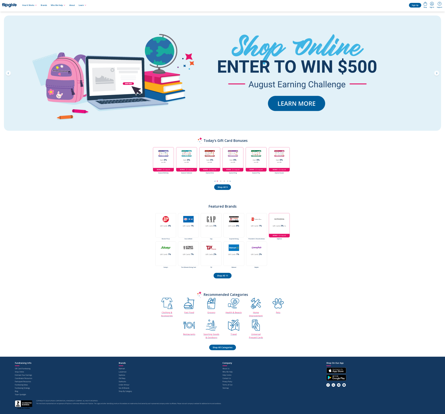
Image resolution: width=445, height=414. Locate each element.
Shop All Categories (222, 347)
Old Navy (122, 378)
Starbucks (122, 381)
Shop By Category (125, 391)
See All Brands (124, 388)
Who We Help (57, 5)
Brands (44, 5)
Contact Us (226, 378)
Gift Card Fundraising (22, 368)
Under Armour (124, 385)
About (72, 5)
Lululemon (122, 372)
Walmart (122, 368)
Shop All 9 (222, 187)
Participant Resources (23, 381)
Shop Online (19, 372)
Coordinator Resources (23, 378)
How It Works (28, 5)
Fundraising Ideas (21, 385)
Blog (16, 391)
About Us (225, 368)
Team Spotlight (20, 394)
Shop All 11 (222, 275)
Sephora (122, 375)
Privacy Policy (227, 381)
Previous (151, 165)
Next (294, 165)
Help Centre (226, 375)
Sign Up (415, 5)
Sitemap (225, 388)
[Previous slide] (8, 73)
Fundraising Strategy (22, 388)
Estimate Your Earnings (23, 375)
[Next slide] (436, 73)
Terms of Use (227, 385)
